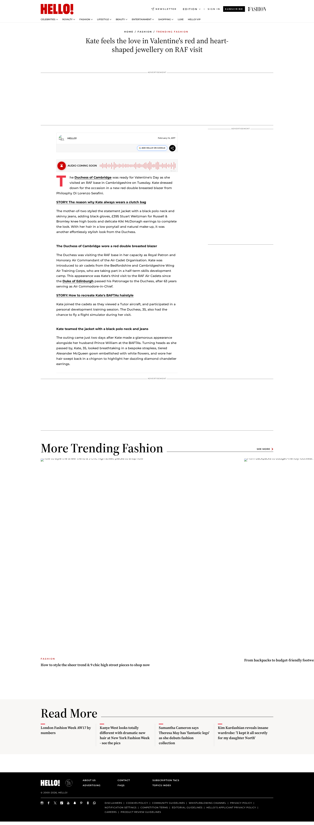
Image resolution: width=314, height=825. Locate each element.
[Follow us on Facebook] (48, 803)
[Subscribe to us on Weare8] (87, 803)
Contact (124, 780)
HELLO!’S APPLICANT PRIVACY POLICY (231, 807)
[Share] (172, 148)
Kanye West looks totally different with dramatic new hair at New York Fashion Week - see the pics (125, 735)
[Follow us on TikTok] (61, 803)
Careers (111, 812)
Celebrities (48, 19)
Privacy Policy (241, 803)
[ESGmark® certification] (67, 783)
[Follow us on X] (55, 803)
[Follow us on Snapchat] (74, 803)
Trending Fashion (172, 31)
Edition (190, 9)
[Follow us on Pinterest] (81, 803)
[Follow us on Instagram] (42, 803)
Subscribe (234, 9)
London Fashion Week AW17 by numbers (66, 730)
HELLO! (72, 138)
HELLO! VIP (194, 19)
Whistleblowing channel (207, 803)
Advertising (91, 785)
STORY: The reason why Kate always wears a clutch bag (101, 202)
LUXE (181, 19)
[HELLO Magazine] (57, 9)
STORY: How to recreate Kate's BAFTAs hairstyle (95, 295)
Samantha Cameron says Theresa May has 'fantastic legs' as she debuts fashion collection (184, 735)
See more (263, 449)
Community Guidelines (168, 803)
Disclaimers (113, 803)
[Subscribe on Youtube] (68, 803)
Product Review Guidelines (141, 812)
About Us (89, 780)
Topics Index (161, 785)
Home (128, 31)
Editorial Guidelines (187, 807)
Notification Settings (120, 807)
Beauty (120, 19)
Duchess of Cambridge (93, 177)
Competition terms (154, 807)
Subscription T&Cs (164, 780)
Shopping (164, 19)
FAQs (121, 785)
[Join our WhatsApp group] (94, 803)
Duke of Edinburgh (78, 281)
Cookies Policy (137, 803)
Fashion (84, 19)
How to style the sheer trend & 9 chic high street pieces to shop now (95, 664)
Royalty (67, 19)
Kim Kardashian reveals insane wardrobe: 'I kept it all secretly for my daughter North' (243, 732)
